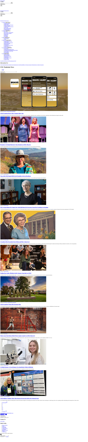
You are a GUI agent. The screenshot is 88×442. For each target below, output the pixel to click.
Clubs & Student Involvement (8, 42)
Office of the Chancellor (7, 56)
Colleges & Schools (7, 25)
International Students (8, 64)
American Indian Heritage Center (9, 49)
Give (8, 10)
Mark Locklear (6, 174)
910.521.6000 (2, 421)
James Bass (5, 142)
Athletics (3, 37)
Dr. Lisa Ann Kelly (7, 396)
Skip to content (2, 0)
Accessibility (4, 429)
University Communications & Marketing (9, 111)
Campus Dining (6, 41)
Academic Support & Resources (8, 26)
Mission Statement (6, 54)
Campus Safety (4, 431)
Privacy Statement (4, 425)
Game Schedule (6, 38)
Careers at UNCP (6, 59)
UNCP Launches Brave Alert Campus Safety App (11, 113)
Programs (1, 10)
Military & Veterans (25, 64)
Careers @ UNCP (4, 428)
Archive (1, 72)
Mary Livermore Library (7, 28)
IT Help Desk (4, 427)
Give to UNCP (6, 58)
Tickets (5, 39)
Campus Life (4, 40)
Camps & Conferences (7, 46)
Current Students (13, 64)
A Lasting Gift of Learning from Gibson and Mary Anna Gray (15, 241)
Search (1, 3)
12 (2, 409)
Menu (1, 1)
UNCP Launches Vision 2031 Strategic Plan (10, 304)
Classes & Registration (7, 29)
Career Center (6, 27)
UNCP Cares (4, 426)
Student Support (6, 44)
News (3, 70)
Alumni (21, 64)
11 (2, 408)
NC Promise (6, 35)
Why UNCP (6, 31)
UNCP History (6, 48)
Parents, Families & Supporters (39, 64)
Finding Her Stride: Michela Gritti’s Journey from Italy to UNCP (15, 273)
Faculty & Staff (18, 64)
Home (3, 69)
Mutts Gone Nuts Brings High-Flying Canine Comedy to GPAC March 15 (17, 335)
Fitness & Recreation (7, 43)
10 (2, 407)
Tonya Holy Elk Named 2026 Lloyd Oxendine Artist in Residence (15, 176)
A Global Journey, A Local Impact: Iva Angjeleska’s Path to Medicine (16, 367)
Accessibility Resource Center (8, 45)
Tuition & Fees (6, 34)
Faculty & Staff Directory (7, 57)
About (3, 53)
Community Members (31, 64)
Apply (4, 10)
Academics (3, 22)
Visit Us (6, 10)
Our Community (4, 47)
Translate (7, 436)
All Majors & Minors (7, 23)
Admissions (4, 30)
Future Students (2, 64)
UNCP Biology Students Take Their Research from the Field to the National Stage (19, 398)
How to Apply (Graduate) (8, 33)
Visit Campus (6, 36)
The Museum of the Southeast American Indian (11, 50)
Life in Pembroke (6, 52)
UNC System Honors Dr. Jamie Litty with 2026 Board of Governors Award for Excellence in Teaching (24, 207)
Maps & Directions (7, 55)
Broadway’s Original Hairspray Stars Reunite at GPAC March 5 (15, 144)
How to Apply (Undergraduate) (8, 32)
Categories (1, 71)
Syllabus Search (6, 24)
